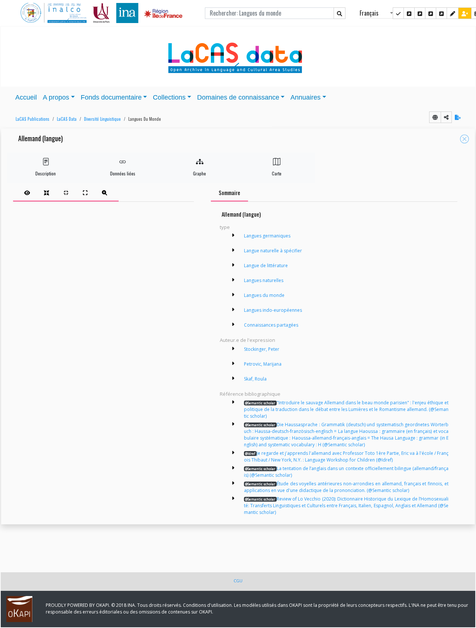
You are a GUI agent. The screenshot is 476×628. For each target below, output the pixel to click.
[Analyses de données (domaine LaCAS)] (441, 13)
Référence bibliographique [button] (250, 394)
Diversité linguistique (102, 119)
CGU (238, 580)
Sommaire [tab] (229, 192)
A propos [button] (56, 97)
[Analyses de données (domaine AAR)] (430, 13)
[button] (30, 119)
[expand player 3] (85, 192)
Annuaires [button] (305, 97)
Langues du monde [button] (144, 119)
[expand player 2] (65, 192)
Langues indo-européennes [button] (273, 310)
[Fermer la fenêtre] (464, 139)
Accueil (26, 97)
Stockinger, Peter (261, 349)
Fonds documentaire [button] (111, 97)
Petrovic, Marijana (263, 364)
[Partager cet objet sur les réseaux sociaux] (446, 117)
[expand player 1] (46, 192)
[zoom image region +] (104, 192)
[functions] (453, 13)
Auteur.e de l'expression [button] (247, 340)
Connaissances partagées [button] (271, 325)
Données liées (122, 173)
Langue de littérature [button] (266, 265)
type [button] (225, 227)
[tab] (66, 192)
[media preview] (27, 192)
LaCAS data (67, 119)
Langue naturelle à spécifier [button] (273, 250)
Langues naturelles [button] (263, 280)
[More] (233, 235)
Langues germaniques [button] (267, 236)
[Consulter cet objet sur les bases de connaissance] (435, 117)
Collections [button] (169, 97)
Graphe (199, 173)
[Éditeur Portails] (398, 13)
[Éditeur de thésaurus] (419, 13)
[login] (465, 13)
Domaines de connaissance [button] (238, 97)
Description (45, 173)
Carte (277, 173)
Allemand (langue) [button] (40, 139)
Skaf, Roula (255, 379)
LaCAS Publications (32, 119)
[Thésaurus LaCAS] (409, 13)
